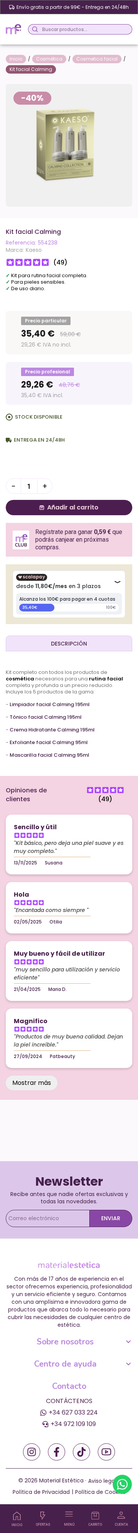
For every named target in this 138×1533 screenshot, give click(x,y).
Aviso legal (102, 1481)
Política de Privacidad (41, 1492)
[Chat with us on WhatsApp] (122, 1484)
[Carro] (95, 1516)
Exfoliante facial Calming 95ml (49, 742)
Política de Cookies (100, 1492)
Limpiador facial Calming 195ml (50, 704)
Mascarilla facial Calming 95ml (49, 755)
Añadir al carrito (73, 507)
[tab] (69, 643)
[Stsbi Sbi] (31, 1452)
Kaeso (34, 250)
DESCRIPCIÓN (69, 643)
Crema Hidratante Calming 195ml (52, 729)
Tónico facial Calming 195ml (46, 717)
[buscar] (34, 29)
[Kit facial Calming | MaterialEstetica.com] (69, 144)
